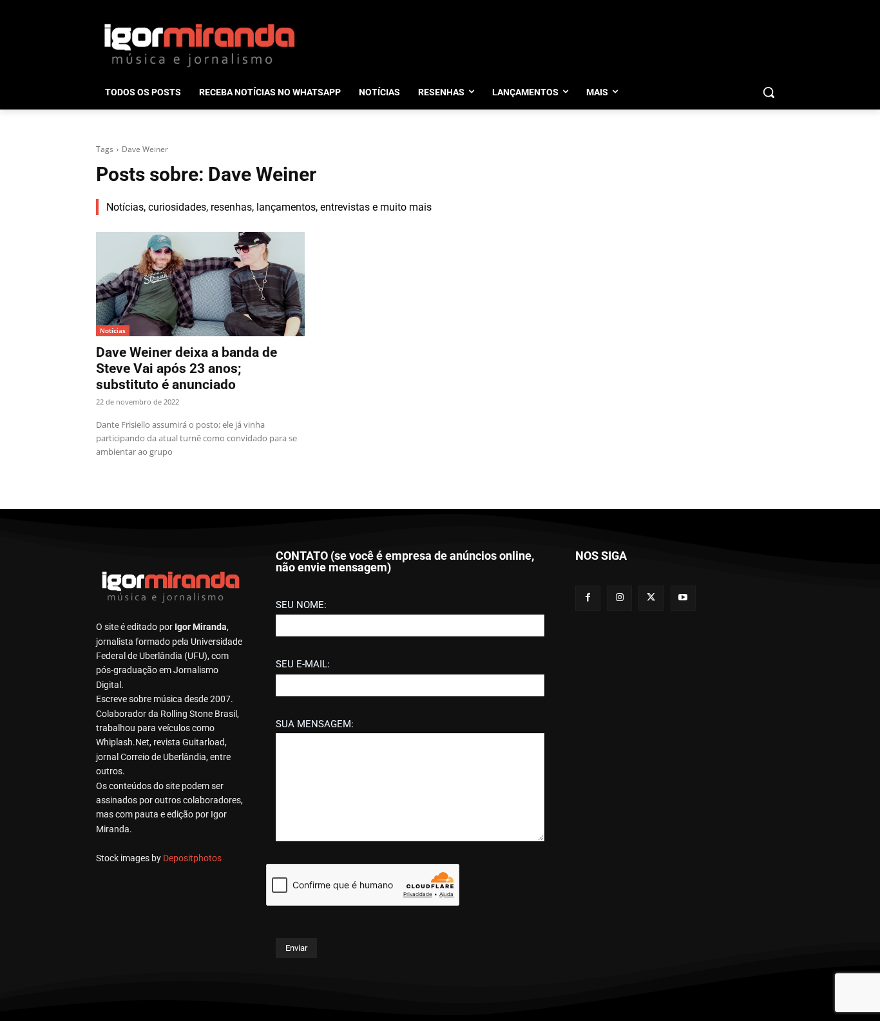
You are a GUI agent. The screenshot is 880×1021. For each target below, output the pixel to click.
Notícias (113, 330)
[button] (768, 92)
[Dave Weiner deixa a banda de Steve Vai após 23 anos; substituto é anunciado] (200, 284)
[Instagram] (619, 598)
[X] (651, 598)
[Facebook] (587, 598)
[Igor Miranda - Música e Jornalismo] (199, 44)
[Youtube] (683, 598)
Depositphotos (192, 858)
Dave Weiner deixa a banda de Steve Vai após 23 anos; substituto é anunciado (186, 368)
